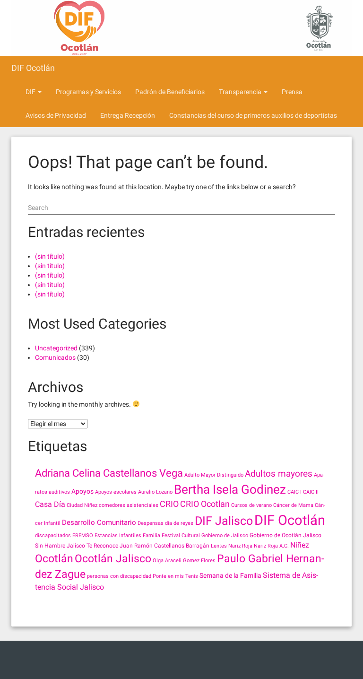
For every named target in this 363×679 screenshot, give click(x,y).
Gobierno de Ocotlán (276, 535)
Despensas (151, 523)
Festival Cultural (181, 535)
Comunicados (55, 357)
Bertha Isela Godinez (230, 489)
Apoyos (82, 491)
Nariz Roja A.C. (271, 546)
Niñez (299, 544)
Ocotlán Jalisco (113, 558)
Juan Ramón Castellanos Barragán (164, 545)
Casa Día (50, 504)
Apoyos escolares (116, 492)
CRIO (169, 504)
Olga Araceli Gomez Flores (184, 560)
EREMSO (82, 535)
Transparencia (241, 92)
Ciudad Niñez (82, 505)
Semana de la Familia (230, 575)
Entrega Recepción (127, 115)
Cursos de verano (251, 505)
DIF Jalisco (224, 521)
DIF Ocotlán (33, 68)
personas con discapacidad (119, 576)
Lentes (219, 546)
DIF (31, 92)
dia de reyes (179, 523)
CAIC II (311, 492)
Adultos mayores (278, 473)
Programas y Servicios (88, 92)
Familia (151, 535)
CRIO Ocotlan (205, 504)
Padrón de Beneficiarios (170, 92)
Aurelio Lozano (155, 492)
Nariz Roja (240, 546)
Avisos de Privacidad (56, 115)
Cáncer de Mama (293, 505)
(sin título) (50, 256)
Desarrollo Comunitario (99, 522)
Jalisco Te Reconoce (92, 545)
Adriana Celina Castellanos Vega (109, 473)
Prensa (292, 92)
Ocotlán (54, 558)
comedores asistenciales (128, 505)
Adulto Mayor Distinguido (213, 475)
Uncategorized (56, 348)
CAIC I (294, 492)
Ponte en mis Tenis (175, 576)
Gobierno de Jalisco (224, 535)
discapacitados (53, 535)
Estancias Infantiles (118, 535)
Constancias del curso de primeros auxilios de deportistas (253, 115)
